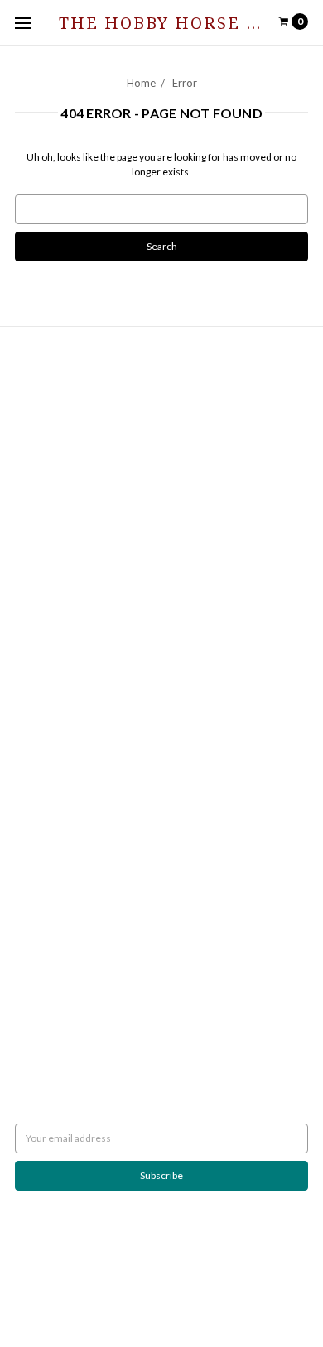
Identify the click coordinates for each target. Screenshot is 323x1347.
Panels (30, 646)
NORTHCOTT (45, 773)
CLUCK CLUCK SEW (59, 862)
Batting (30, 497)
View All (33, 922)
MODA (30, 788)
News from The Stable (63, 416)
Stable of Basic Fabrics (63, 542)
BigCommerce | (150, 1294)
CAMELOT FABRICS (58, 803)
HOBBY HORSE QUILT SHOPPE (84, 877)
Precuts (32, 632)
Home (141, 82)
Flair (253, 1294)
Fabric (28, 572)
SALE (26, 706)
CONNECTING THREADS (70, 833)
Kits (23, 617)
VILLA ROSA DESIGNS (62, 847)
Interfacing (39, 527)
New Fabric (40, 587)
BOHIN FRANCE (51, 892)
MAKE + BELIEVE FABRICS (72, 818)
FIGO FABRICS (47, 907)
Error (184, 82)
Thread (31, 691)
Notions (33, 676)
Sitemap (33, 430)
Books (29, 512)
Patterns (34, 661)
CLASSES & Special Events (71, 557)
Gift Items (37, 602)
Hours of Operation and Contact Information (112, 386)
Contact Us (39, 401)
